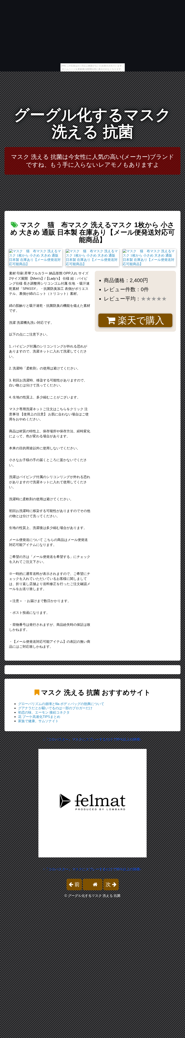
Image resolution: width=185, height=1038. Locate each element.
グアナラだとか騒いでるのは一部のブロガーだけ (55, 708)
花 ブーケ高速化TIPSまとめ (39, 717)
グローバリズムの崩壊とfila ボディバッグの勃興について (61, 704)
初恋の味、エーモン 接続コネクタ (44, 712)
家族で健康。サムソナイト (38, 721)
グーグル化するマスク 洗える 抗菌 (92, 123)
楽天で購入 (139, 320)
